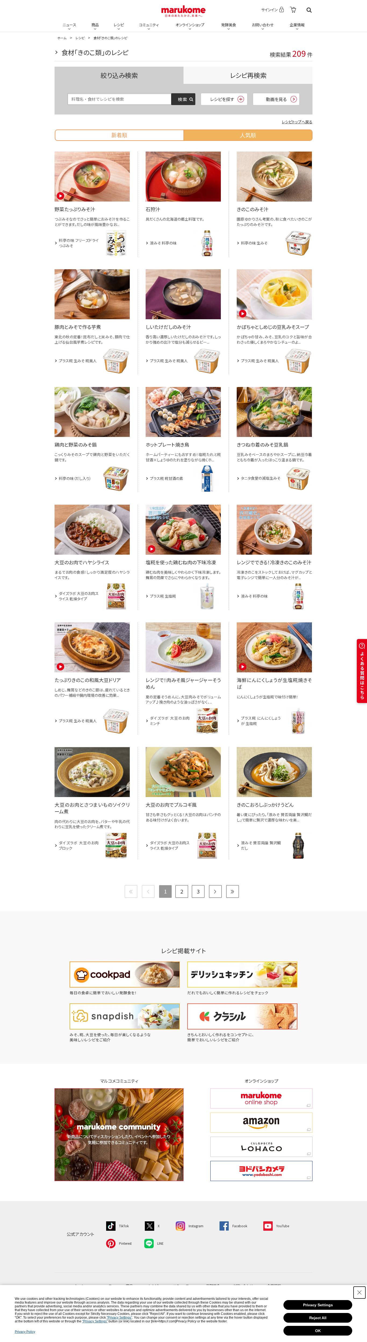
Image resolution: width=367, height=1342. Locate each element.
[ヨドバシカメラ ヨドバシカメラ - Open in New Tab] (261, 1171)
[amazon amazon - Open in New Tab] (261, 1122)
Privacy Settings (318, 1305)
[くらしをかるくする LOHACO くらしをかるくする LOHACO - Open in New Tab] (261, 1147)
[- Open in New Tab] (293, 10)
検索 (309, 10)
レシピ (119, 24)
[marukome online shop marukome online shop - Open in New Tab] (261, 1098)
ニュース (69, 24)
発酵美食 (228, 24)
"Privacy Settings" (119, 1317)
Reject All (317, 1318)
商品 (95, 24)
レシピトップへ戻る (297, 121)
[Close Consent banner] (359, 1292)
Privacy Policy (25, 1332)
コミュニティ (149, 24)
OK (318, 1331)
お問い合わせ (263, 24)
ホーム (61, 37)
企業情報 (297, 24)
